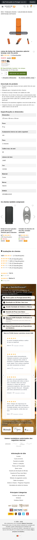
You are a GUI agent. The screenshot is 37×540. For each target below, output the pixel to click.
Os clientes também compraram (28, 77)
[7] (25, 235)
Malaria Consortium (27, 523)
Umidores (18, 497)
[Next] (35, 78)
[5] (10, 55)
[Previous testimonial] (3, 375)
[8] (8, 235)
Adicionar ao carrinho (18, 73)
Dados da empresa (19, 480)
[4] (8, 55)
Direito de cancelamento (18, 475)
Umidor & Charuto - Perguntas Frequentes (18, 482)
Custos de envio (18, 458)
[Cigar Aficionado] (7, 429)
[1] (3, 55)
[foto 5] (28, 42)
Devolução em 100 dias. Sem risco (17, 302)
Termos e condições (18, 463)
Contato (18, 456)
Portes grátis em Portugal (15, 2)
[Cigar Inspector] (29, 429)
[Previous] (2, 78)
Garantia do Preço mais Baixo (15, 312)
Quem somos (18, 468)
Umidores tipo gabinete (18, 495)
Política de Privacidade (18, 466)
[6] (24, 235)
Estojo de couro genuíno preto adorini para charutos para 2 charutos (9, 230)
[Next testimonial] (33, 375)
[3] (7, 55)
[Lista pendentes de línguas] (18, 535)
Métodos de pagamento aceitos (18, 478)
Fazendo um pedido (18, 461)
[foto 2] (18, 42)
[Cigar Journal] (18, 429)
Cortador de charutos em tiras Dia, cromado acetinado (26, 230)
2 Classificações (16, 55)
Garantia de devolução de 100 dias (18, 470)
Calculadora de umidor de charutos (18, 485)
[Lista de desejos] (34, 7)
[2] (5, 55)
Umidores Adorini (18, 500)
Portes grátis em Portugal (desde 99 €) (18, 297)
